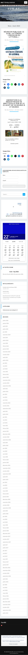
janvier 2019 (6, 496)
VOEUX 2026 (6, 291)
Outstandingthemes (14, 653)
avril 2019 (5, 488)
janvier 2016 (6, 599)
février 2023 (6, 374)
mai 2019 (5, 485)
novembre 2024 (6, 334)
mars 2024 (5, 343)
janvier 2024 (6, 349)
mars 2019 (5, 491)
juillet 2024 (5, 340)
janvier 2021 (6, 431)
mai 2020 (5, 451)
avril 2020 (5, 454)
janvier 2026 (6, 323)
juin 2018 (5, 516)
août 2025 (5, 326)
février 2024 (6, 346)
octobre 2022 (6, 383)
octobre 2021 (6, 405)
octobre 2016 (6, 573)
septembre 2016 (7, 576)
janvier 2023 (6, 377)
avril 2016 (5, 590)
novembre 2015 (6, 604)
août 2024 (5, 337)
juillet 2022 (5, 391)
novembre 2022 (6, 380)
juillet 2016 (5, 582)
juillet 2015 (5, 613)
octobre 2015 (6, 607)
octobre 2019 (6, 471)
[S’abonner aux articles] (1, 626)
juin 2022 (5, 394)
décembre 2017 (6, 533)
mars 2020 (5, 457)
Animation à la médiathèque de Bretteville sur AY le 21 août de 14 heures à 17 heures (14, 103)
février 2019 (6, 493)
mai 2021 (5, 420)
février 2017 (6, 562)
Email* (4, 180)
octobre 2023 (6, 354)
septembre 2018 (7, 508)
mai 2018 (5, 519)
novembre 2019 (6, 468)
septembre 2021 (7, 408)
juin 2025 (5, 332)
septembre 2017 (7, 542)
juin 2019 (5, 482)
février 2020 (6, 459)
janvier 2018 (6, 530)
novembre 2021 (6, 403)
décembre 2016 (6, 567)
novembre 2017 (6, 536)
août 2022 (5, 388)
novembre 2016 (6, 570)
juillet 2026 (5, 320)
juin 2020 (5, 448)
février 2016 (6, 596)
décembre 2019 (6, 465)
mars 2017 (5, 559)
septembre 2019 (7, 474)
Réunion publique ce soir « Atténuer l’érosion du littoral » (14, 34)
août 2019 (5, 476)
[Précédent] (5, 272)
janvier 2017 (6, 564)
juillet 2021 (5, 414)
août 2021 (5, 411)
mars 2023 (5, 371)
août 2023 (5, 357)
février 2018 (6, 528)
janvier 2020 (6, 462)
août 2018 (5, 511)
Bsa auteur (10, 40)
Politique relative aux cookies (14, 641)
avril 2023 (5, 369)
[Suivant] (23, 272)
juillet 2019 (5, 479)
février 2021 (6, 428)
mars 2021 (5, 425)
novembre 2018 (6, 502)
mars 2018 (5, 525)
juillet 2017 (5, 547)
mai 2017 (5, 553)
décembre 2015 (6, 601)
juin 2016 (5, 584)
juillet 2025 (5, 329)
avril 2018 (5, 522)
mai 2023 (5, 366)
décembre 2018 (6, 499)
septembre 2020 (7, 440)
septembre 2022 (7, 386)
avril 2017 (5, 556)
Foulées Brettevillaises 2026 (10, 287)
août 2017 (5, 545)
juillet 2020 (5, 445)
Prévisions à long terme (14, 258)
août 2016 (5, 579)
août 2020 (5, 442)
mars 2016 (5, 593)
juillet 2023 (5, 360)
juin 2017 (5, 550)
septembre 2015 (7, 610)
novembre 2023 (6, 351)
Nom (4, 175)
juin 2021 (5, 417)
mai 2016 (5, 587)
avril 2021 (5, 422)
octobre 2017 (6, 539)
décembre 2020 (6, 434)
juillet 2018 (5, 513)
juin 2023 (5, 363)
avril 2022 (5, 400)
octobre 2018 (6, 505)
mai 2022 (5, 397)
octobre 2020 (6, 437)
